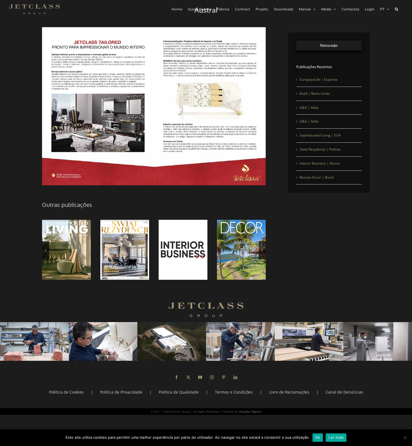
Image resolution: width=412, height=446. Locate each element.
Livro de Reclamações (289, 392)
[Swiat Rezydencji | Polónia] (124, 250)
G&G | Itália (309, 107)
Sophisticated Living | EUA (320, 135)
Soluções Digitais (250, 411)
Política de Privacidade (121, 392)
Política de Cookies (66, 392)
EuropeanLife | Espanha (318, 79)
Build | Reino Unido (315, 93)
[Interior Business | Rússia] (183, 250)
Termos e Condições (234, 392)
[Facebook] (176, 377)
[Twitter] (188, 377)
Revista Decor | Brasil (317, 177)
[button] (396, 9)
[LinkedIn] (235, 377)
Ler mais (336, 437)
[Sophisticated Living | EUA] (66, 250)
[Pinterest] (223, 377)
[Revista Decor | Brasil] (241, 250)
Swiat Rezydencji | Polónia (320, 149)
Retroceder (329, 45)
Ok (317, 437)
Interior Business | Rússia (320, 163)
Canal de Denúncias (344, 392)
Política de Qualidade (179, 392)
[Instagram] (211, 377)
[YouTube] (200, 377)
